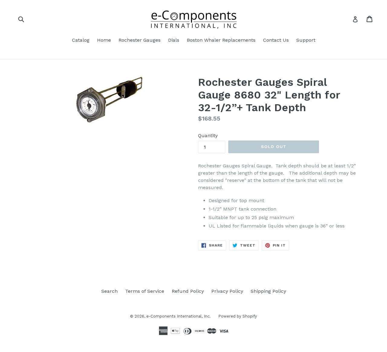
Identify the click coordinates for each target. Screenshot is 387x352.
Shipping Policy (268, 291)
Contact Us (276, 40)
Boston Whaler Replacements (221, 40)
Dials (173, 40)
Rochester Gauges (140, 40)
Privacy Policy (227, 291)
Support (305, 40)
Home (104, 40)
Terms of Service (144, 291)
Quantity (208, 135)
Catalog (80, 40)
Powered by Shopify (237, 316)
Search (109, 291)
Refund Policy (188, 291)
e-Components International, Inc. (178, 316)
